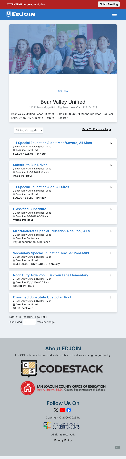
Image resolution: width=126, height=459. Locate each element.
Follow (63, 91)
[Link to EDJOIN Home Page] (20, 14)
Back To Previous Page (96, 129)
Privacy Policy (63, 440)
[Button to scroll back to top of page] (117, 447)
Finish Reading (109, 4)
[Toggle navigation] (114, 14)
